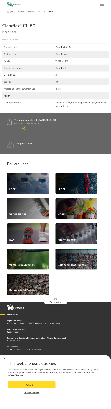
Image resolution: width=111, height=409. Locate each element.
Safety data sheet (23, 143)
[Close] (4, 358)
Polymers (21, 12)
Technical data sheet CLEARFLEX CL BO (35, 120)
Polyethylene (33, 12)
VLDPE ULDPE (47, 12)
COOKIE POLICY (15, 375)
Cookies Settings (31, 392)
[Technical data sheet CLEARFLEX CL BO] (18, 128)
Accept (31, 384)
